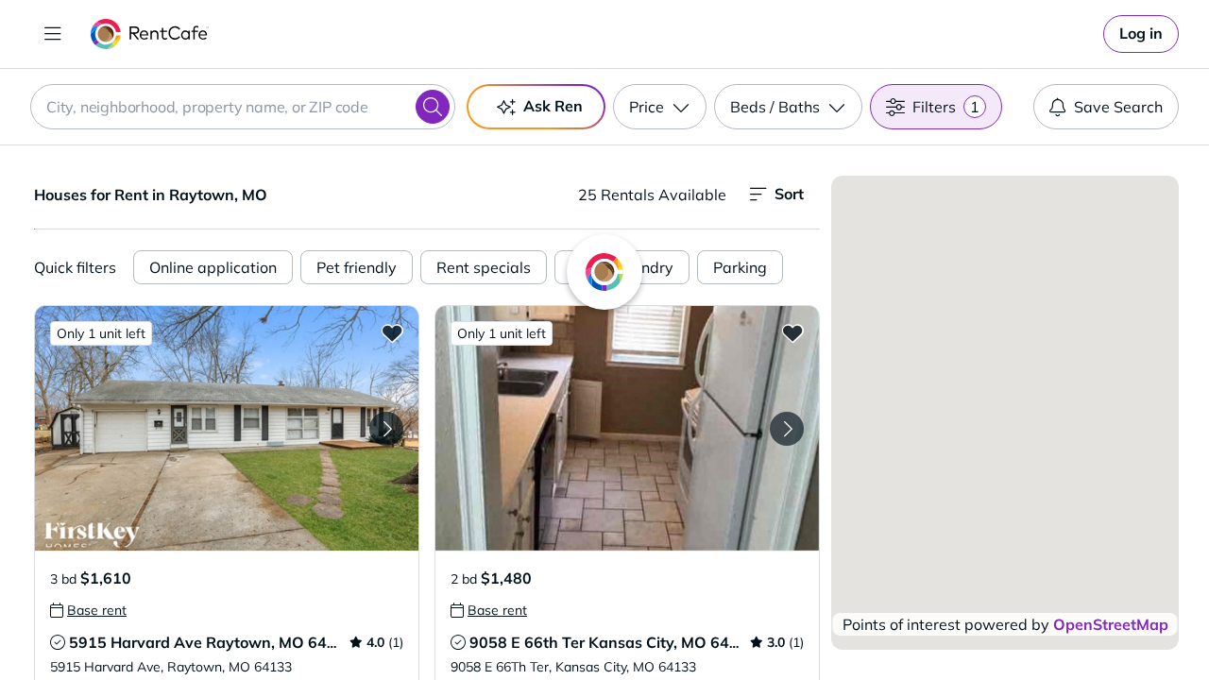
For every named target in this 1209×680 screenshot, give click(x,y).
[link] (1141, 34)
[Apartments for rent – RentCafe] (150, 34)
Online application (213, 267)
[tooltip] (88, 610)
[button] (226, 428)
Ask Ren (553, 105)
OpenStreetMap (1110, 624)
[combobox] (242, 106)
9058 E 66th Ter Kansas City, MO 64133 (613, 642)
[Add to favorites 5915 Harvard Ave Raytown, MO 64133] (392, 332)
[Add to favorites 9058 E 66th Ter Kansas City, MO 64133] (792, 332)
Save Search (1118, 106)
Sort (789, 193)
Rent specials (483, 267)
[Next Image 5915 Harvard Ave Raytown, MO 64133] (386, 429)
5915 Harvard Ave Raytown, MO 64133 (212, 642)
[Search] (433, 107)
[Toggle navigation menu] (53, 34)
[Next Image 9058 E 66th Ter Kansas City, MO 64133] (787, 429)
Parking (740, 267)
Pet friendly (356, 267)
